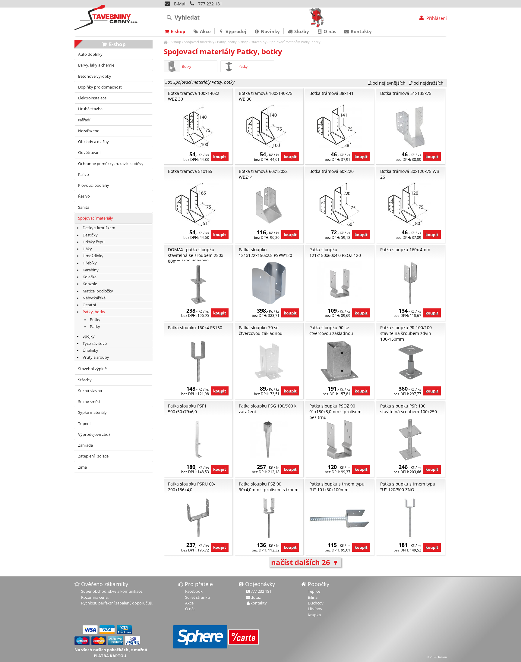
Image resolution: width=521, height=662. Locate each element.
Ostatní (89, 305)
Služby (301, 31)
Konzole (90, 283)
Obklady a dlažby (93, 141)
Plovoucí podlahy (93, 185)
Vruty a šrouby (96, 357)
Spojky (89, 336)
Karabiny (91, 270)
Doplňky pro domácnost (100, 87)
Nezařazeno (88, 130)
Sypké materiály (92, 412)
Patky (243, 66)
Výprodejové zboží (94, 434)
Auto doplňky (90, 54)
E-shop (175, 41)
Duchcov (316, 603)
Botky (186, 66)
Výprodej (235, 31)
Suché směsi (89, 401)
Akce (205, 31)
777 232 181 (210, 4)
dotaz (256, 597)
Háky (87, 248)
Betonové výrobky (94, 76)
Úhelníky (90, 350)
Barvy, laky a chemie (96, 65)
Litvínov (315, 608)
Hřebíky (90, 263)
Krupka (314, 614)
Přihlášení (436, 18)
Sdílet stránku (197, 597)
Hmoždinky (93, 255)
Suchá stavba (90, 390)
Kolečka (89, 276)
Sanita (83, 207)
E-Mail (180, 4)
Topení (84, 423)
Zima (82, 467)
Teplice (314, 591)
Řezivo (84, 196)
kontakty (259, 603)
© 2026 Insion (437, 657)
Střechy (85, 380)
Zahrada (85, 445)
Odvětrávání (89, 152)
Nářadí (84, 120)
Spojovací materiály (199, 41)
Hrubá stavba (90, 108)
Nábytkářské (94, 298)
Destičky (90, 235)
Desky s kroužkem (99, 227)
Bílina (312, 597)
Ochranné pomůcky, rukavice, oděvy (111, 163)
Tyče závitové (95, 343)
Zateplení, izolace (93, 456)
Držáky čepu (94, 242)
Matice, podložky (98, 291)
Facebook (194, 591)
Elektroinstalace (92, 98)
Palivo (83, 174)
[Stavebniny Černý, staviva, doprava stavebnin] (166, 41)
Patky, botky (227, 41)
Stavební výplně (92, 368)
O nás (329, 31)
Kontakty (360, 31)
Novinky (270, 31)
